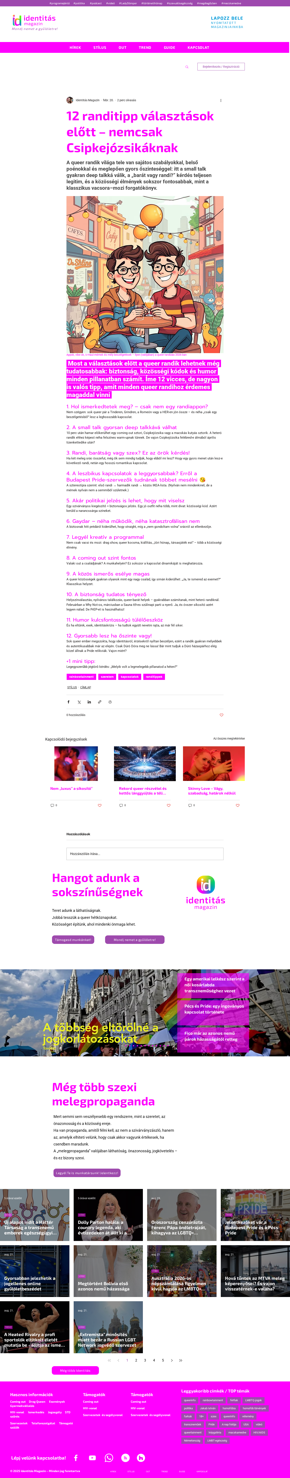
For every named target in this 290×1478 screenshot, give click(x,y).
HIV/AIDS (259, 1432)
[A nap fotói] (145, 1045)
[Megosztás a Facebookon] (68, 702)
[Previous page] (118, 1360)
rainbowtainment (81, 676)
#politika (79, 3)
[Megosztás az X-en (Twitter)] (79, 702)
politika (188, 1408)
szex (213, 1416)
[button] (187, 66)
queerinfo (190, 1400)
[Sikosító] (76, 763)
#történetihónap (152, 3)
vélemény (248, 1416)
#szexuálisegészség (180, 3)
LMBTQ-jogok (253, 1400)
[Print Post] (110, 702)
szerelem (107, 676)
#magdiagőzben (207, 3)
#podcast (96, 3)
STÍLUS (72, 687)
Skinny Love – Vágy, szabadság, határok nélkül (212, 790)
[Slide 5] (164, 1045)
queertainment (192, 1432)
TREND (8, 1327)
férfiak (234, 1400)
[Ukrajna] (133, 1045)
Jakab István (207, 1408)
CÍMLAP (85, 687)
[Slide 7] (126, 1045)
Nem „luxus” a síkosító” (71, 788)
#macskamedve (231, 3)
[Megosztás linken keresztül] (100, 702)
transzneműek (192, 1424)
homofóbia (229, 1408)
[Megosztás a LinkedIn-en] (89, 702)
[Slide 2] (156, 1045)
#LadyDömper (128, 3)
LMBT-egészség (217, 1440)
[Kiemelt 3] (148, 1045)
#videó (110, 3)
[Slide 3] (152, 1045)
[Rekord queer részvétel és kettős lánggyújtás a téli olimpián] (145, 763)
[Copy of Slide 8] (168, 1045)
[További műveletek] (221, 100)
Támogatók (94, 1394)
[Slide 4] (160, 1045)
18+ (201, 1416)
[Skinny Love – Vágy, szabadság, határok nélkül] (214, 763)
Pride (211, 1424)
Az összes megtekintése (229, 738)
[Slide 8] (141, 1045)
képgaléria (215, 1432)
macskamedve (237, 1432)
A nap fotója (229, 1424)
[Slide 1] (122, 1045)
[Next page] (172, 1360)
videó (259, 1424)
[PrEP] (137, 1045)
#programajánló (60, 3)
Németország (192, 1440)
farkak (188, 1416)
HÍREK (8, 1215)
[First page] (109, 1360)
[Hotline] (129, 1045)
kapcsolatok (130, 676)
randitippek (154, 676)
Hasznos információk (31, 1394)
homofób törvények (254, 1408)
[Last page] (180, 1360)
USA (246, 1424)
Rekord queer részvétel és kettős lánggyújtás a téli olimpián (143, 790)
